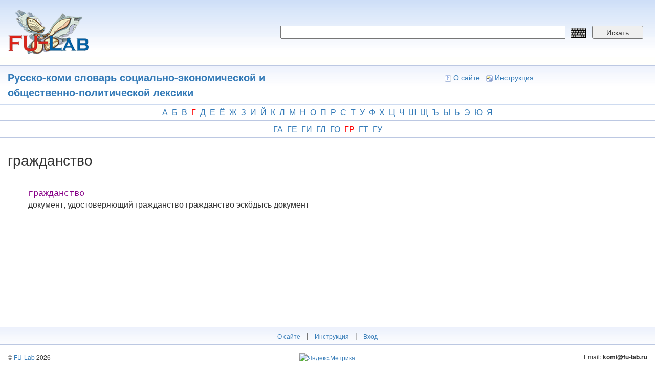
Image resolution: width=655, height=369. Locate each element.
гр (349, 129)
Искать (617, 32)
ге (292, 129)
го (335, 129)
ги (306, 129)
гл (321, 129)
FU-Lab (24, 357)
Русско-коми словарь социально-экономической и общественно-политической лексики (136, 84)
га (278, 129)
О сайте (466, 77)
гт (363, 129)
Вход (370, 336)
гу (377, 129)
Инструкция (514, 77)
